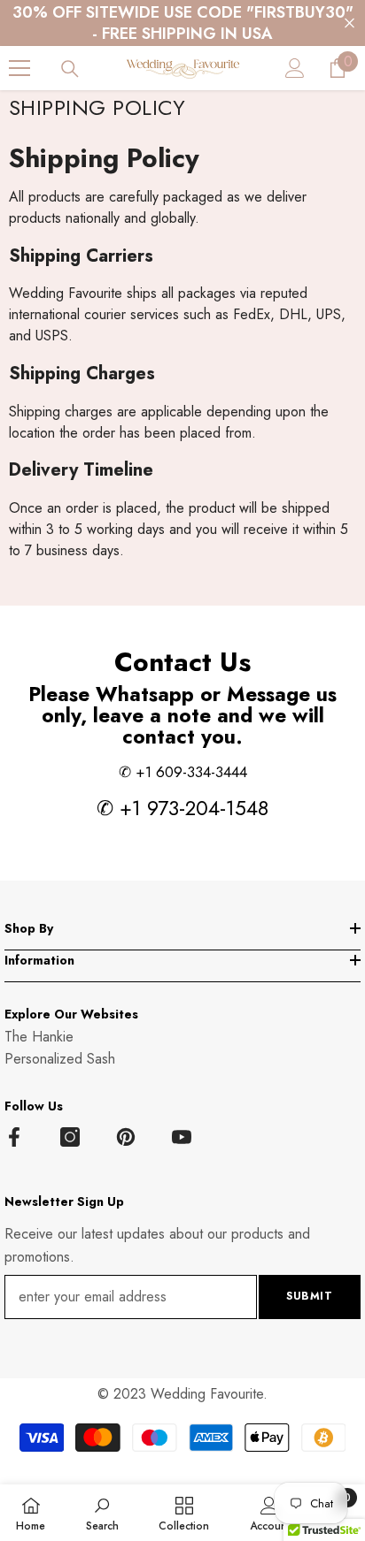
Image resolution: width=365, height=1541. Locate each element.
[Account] (295, 68)
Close (349, 23)
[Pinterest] (126, 1137)
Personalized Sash (59, 1059)
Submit (309, 1296)
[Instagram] (70, 1137)
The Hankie (39, 1036)
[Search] (70, 69)
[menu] (19, 68)
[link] (102, 1512)
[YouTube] (181, 1137)
